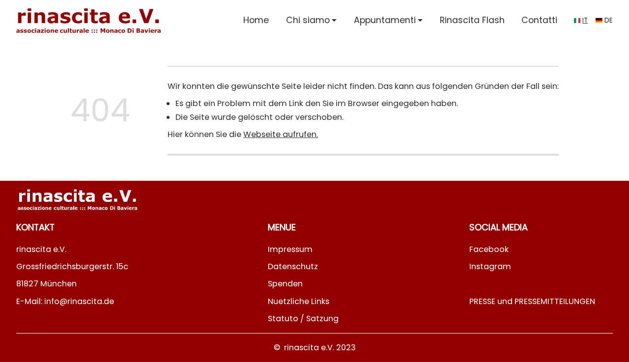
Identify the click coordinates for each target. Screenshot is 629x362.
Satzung (322, 318)
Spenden (285, 283)
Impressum (290, 249)
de (608, 20)
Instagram (490, 266)
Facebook (489, 249)
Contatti (539, 20)
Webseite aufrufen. (280, 134)
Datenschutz (293, 266)
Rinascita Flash (472, 20)
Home (256, 20)
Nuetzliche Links (298, 301)
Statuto (283, 318)
